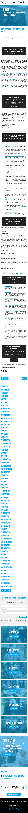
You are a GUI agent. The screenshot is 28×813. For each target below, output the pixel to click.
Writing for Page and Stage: (11, 199)
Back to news (6, 591)
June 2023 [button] (4, 478)
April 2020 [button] (4, 557)
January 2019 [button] (5, 580)
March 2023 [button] (5, 488)
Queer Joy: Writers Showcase (8, 85)
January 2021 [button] (5, 535)
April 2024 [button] (4, 456)
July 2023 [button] (4, 475)
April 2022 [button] (4, 510)
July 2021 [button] (4, 529)
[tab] (14, 390)
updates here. (20, 153)
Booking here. (10, 167)
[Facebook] (2, 371)
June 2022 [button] (4, 507)
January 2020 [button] (5, 564)
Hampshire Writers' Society (11, 298)
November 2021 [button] (6, 520)
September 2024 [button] (6, 447)
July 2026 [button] (4, 393)
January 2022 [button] (5, 516)
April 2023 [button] (4, 485)
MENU (14, 2)
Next (24, 378)
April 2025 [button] (4, 434)
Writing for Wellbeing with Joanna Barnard (14, 175)
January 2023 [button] (5, 494)
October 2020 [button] (6, 545)
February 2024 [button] (6, 459)
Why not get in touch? (14, 794)
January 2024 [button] (5, 462)
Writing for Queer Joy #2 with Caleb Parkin (11, 79)
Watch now (14, 709)
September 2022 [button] (6, 497)
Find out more (14, 636)
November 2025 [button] (6, 418)
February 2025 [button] (6, 440)
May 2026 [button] (4, 399)
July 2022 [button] (4, 504)
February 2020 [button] (6, 561)
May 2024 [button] (4, 453)
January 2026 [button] (5, 412)
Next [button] (26, 787)
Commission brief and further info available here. (11, 273)
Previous (4, 378)
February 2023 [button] (6, 491)
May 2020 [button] (4, 554)
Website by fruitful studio (14, 805)
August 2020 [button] (5, 548)
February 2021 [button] (6, 532)
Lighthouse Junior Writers (11, 212)
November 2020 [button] (6, 542)
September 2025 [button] (6, 421)
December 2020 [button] (6, 539)
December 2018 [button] (6, 583)
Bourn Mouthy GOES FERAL (11, 305)
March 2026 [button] (5, 405)
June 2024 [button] (4, 450)
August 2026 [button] (5, 390)
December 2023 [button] (6, 466)
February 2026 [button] (6, 408)
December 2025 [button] (6, 415)
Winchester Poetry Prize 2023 (11, 311)
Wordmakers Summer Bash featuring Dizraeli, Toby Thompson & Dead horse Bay (15, 327)
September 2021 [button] (6, 526)
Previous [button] (2, 787)
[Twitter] (6, 371)
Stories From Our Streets (10, 146)
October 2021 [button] (6, 523)
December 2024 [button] (6, 444)
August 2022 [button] (5, 500)
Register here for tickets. (7, 127)
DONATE (14, 360)
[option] (11, 787)
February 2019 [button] (6, 577)
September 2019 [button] (6, 570)
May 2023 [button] (4, 481)
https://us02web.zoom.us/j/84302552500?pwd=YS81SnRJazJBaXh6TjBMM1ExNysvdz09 (14, 265)
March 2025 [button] (5, 437)
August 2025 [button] (5, 424)
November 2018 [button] (6, 586)
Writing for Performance (10, 192)
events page (10, 209)
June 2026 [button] (4, 396)
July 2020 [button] (4, 551)
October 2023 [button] (6, 472)
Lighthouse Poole (13, 207)
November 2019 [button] (6, 567)
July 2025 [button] (4, 428)
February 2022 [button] (6, 513)
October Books (8, 286)
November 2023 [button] (6, 469)
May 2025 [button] (4, 431)
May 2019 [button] (4, 573)
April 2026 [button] (4, 402)
